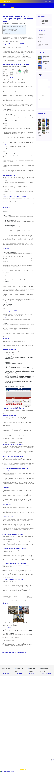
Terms (46, 1)
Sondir (18, 693)
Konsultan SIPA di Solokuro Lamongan (10, 29)
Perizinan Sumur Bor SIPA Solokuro (43, 90)
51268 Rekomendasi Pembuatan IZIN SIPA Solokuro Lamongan (29, 596)
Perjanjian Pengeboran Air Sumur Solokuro (43, 102)
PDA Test (18, 691)
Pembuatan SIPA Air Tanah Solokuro (9, 30)
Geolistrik (18, 689)
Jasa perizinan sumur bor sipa (43, 99)
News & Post (41, 1)
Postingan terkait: (6, 33)
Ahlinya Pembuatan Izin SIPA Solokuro (43, 107)
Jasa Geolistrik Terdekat (46, 57)
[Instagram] (6, 759)
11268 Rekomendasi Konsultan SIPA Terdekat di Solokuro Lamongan (6, 596)
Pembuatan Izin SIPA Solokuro (42, 85)
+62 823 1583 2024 (7, 1)
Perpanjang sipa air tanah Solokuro (43, 96)
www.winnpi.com (23, 769)
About (16, 5)
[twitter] (32, 640)
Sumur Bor (19, 695)
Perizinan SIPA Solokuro (43, 80)
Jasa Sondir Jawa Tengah (45, 67)
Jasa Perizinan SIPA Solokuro (44, 82)
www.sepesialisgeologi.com (18, 768)
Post (29, 5)
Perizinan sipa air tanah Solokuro (43, 93)
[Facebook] (29, 640)
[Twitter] (4, 759)
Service (19, 5)
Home (12, 5)
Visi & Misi (25, 5)
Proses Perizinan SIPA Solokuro (9, 31)
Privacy (50, 1)
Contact (32, 5)
